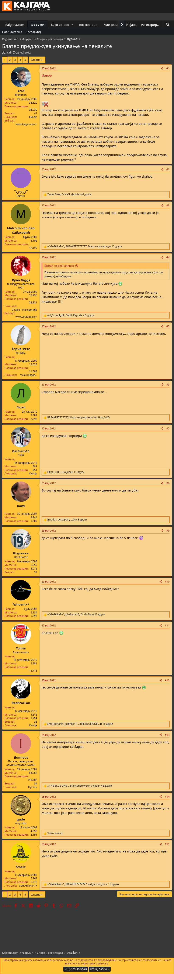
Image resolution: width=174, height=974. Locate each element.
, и (78, 417)
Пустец (32, 787)
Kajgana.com (14, 24)
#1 (168, 68)
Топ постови (88, 24)
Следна (35, 60)
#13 (167, 735)
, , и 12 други (84, 246)
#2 (168, 169)
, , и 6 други (69, 194)
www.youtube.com (26, 317)
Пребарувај (33, 32)
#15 (167, 844)
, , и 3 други (70, 315)
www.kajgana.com (26, 124)
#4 (168, 257)
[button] (73, 25)
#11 (167, 625)
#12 (167, 680)
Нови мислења (12, 32)
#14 (167, 797)
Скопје (33, 117)
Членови (111, 24)
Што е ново (60, 24)
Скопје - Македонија (24, 310)
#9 (168, 530)
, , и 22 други (76, 614)
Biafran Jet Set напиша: (59, 266)
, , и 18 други (80, 724)
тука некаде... (28, 375)
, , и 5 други (79, 785)
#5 (168, 326)
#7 (168, 428)
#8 (168, 483)
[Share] (162, 68)
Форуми (38, 24)
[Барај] (168, 25)
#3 (168, 205)
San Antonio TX (28, 885)
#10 (167, 581)
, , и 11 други (65, 472)
